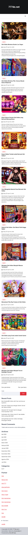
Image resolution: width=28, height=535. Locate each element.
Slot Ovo (4, 509)
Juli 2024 (4, 462)
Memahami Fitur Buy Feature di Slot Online (14, 302)
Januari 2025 (5, 448)
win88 (3, 524)
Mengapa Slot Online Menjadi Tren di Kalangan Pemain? (12, 371)
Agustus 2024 (5, 459)
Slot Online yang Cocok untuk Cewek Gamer (14, 335)
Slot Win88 (5, 506)
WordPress (12, 533)
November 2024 (6, 454)
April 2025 (4, 440)
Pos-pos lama (6, 387)
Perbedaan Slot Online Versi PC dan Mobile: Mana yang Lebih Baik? (13, 415)
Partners (5, 520)
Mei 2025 (4, 437)
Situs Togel (5, 494)
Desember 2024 (6, 451)
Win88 (3, 517)
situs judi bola (6, 487)
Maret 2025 (5, 442)
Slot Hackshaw (6, 498)
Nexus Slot (5, 480)
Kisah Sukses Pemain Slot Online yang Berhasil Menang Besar (12, 118)
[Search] (25, 16)
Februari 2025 (5, 445)
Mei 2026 (4, 434)
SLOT (4, 42)
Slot (3, 476)
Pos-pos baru (22, 387)
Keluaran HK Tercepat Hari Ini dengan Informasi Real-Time (12, 410)
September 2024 (6, 456)
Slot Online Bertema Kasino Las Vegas (12, 44)
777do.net (14, 6)
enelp (4, 47)
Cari (3, 391)
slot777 (4, 483)
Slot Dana (4, 491)
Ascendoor (17, 531)
